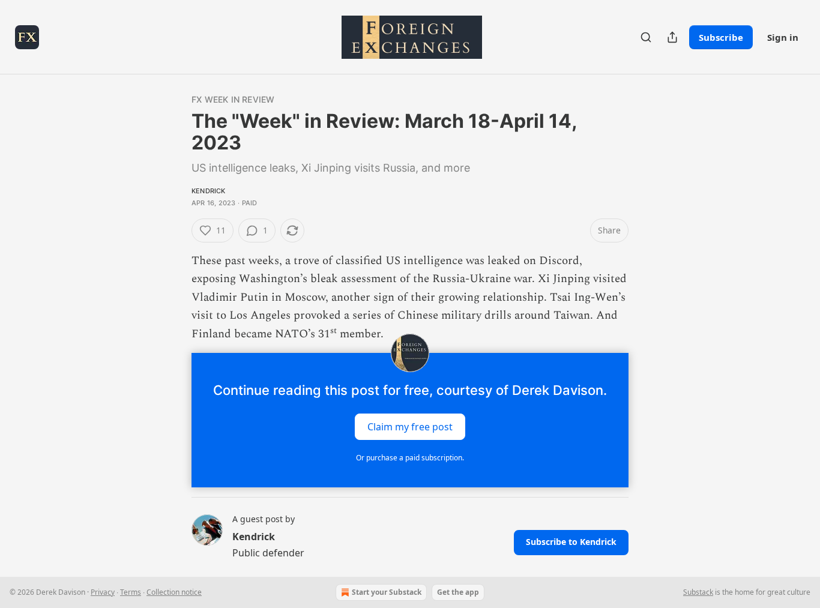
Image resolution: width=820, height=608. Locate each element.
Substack (698, 592)
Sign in (782, 37)
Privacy (103, 592)
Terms (130, 592)
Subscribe (721, 37)
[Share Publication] (672, 37)
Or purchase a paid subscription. (410, 458)
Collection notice (174, 592)
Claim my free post (410, 426)
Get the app (458, 592)
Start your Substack (386, 592)
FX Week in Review (232, 99)
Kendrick (208, 191)
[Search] (646, 37)
